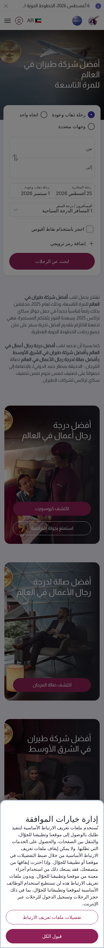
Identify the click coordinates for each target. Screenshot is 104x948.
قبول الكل (52, 936)
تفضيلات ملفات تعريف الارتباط (52, 917)
